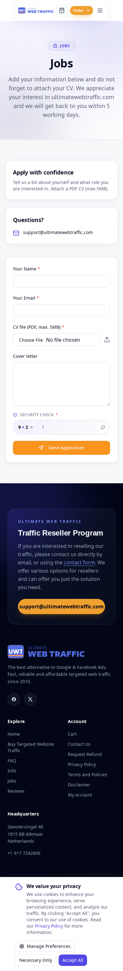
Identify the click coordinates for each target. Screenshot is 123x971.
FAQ (12, 761)
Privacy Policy (49, 926)
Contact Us (79, 744)
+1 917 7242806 (24, 853)
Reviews (16, 791)
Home (14, 734)
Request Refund (85, 754)
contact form (79, 562)
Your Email (26, 298)
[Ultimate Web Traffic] (36, 10)
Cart (72, 734)
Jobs (12, 781)
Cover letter (25, 356)
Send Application (67, 448)
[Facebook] (14, 699)
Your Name (26, 269)
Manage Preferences (49, 946)
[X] (30, 699)
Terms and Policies (87, 774)
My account (80, 795)
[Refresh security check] (103, 427)
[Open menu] (100, 10)
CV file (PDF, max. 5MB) (38, 327)
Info (12, 771)
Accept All (72, 960)
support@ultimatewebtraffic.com (61, 606)
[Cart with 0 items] (62, 10)
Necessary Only (35, 960)
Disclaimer (79, 785)
